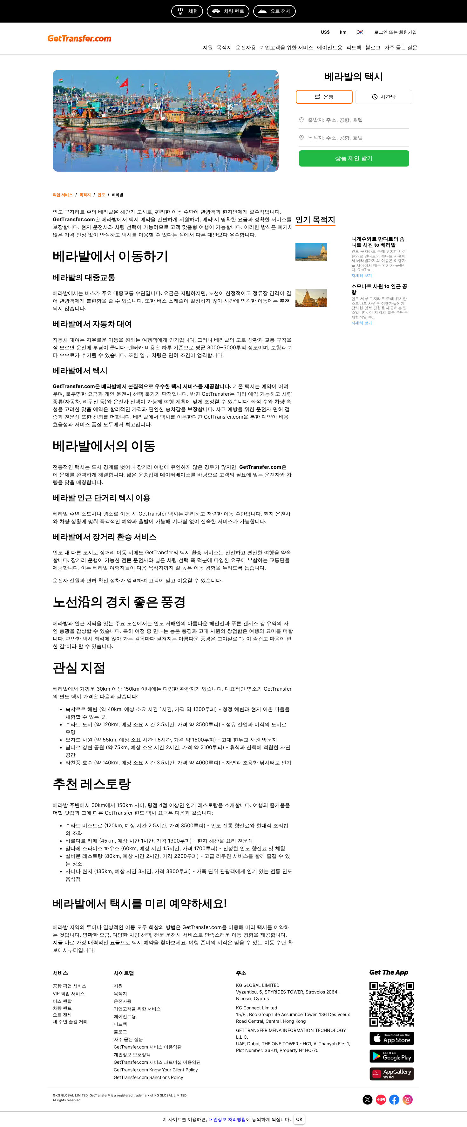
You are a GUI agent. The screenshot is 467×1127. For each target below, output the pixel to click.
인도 (101, 194)
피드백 (354, 47)
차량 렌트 (62, 1008)
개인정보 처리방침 (227, 1119)
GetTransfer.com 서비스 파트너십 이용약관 (157, 1062)
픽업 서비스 (63, 194)
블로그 (373, 47)
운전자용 (246, 47)
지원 (208, 47)
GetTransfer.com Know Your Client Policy (156, 1069)
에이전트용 (329, 47)
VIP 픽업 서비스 (69, 993)
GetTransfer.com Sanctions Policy (148, 1077)
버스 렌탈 (62, 1001)
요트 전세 (62, 1014)
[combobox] (358, 122)
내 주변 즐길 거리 (70, 1021)
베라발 (117, 194)
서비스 (60, 973)
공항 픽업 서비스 (69, 985)
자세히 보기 (361, 275)
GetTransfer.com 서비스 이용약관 (148, 1046)
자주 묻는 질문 (400, 47)
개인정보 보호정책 (132, 1054)
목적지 (224, 47)
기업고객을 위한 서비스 (286, 47)
